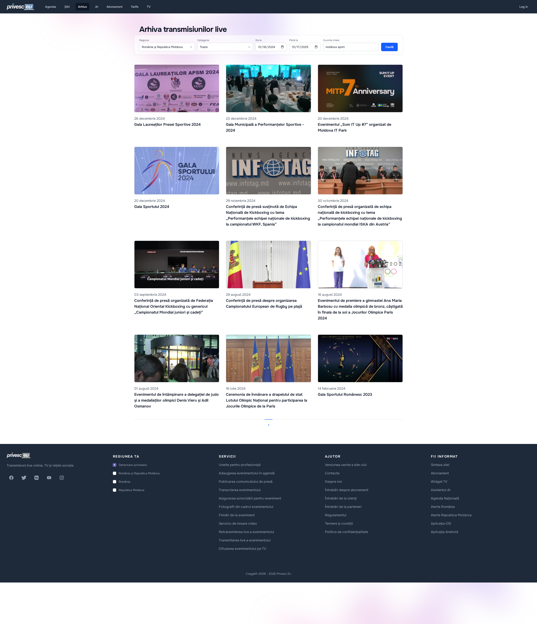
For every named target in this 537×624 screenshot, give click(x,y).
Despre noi (333, 481)
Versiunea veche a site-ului (346, 465)
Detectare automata (133, 465)
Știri (67, 7)
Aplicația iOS (441, 523)
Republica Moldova (131, 490)
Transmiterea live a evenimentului (245, 540)
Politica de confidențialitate (346, 532)
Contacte (332, 473)
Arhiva (82, 7)
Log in (523, 7)
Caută (389, 47)
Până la (293, 40)
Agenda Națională (445, 498)
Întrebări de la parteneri (343, 507)
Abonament (115, 7)
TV (149, 7)
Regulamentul (335, 515)
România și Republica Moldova (139, 473)
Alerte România (443, 507)
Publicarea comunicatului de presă (245, 481)
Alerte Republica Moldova (451, 515)
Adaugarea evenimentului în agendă (247, 473)
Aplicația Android (444, 532)
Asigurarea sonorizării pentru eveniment (250, 498)
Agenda (50, 7)
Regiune (144, 40)
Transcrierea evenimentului (240, 490)
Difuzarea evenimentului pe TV (242, 548)
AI (96, 7)
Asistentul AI (440, 490)
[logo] (19, 455)
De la (258, 40)
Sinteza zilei (440, 465)
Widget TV (439, 481)
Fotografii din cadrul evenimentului (246, 507)
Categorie (203, 40)
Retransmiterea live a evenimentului (246, 532)
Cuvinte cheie (331, 40)
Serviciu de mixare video (238, 523)
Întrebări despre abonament (346, 490)
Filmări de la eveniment (237, 515)
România (124, 482)
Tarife (134, 7)
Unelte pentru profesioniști (240, 465)
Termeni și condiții (339, 523)
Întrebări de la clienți (341, 498)
